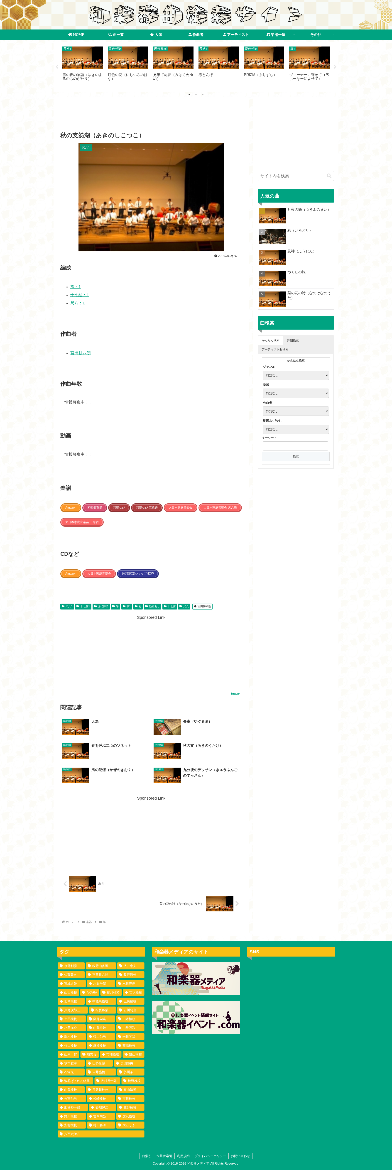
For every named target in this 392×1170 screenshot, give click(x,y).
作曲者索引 (164, 1156)
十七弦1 (85, 606)
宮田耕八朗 (80, 353)
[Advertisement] (151, 115)
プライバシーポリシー (210, 1156)
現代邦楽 (103, 606)
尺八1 (69, 606)
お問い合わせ (240, 1156)
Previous (57, 67)
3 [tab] (203, 94)
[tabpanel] (82, 66)
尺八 (186, 606)
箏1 (129, 606)
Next (335, 67)
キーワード (269, 437)
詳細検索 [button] (293, 340)
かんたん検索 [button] (270, 340)
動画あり (154, 606)
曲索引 (147, 1156)
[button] (329, 176)
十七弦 (171, 606)
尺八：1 (77, 303)
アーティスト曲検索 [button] (275, 349)
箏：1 (75, 286)
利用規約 (183, 1156)
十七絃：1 (79, 295)
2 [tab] (196, 94)
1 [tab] (189, 94)
